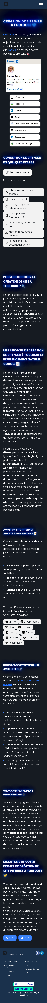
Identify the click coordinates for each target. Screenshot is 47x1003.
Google (11, 50)
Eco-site (7, 975)
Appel (11, 937)
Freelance (8, 34)
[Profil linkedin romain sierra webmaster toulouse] (23, 76)
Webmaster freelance (9, 966)
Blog (26, 965)
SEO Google (9, 971)
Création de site (10, 961)
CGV (26, 972)
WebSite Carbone (23, 989)
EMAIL (26, 937)
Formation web (31, 961)
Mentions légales (32, 969)
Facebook (19, 104)
